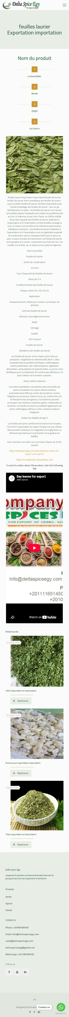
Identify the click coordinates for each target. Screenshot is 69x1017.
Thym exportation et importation (21, 834)
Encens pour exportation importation (23, 763)
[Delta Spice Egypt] (21, 5)
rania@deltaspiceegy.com (19, 941)
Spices (9, 903)
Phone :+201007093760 (17, 928)
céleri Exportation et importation (21, 691)
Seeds (9, 910)
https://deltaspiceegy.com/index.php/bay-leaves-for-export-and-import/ (34, 452)
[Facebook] (30, 1011)
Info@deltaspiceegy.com (25, 934)
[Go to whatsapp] (61, 1007)
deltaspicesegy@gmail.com (20, 948)
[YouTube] (34, 1011)
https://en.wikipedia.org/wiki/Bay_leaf (34, 460)
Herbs (9, 897)
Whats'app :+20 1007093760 (20, 954)
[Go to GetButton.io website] (61, 1013)
